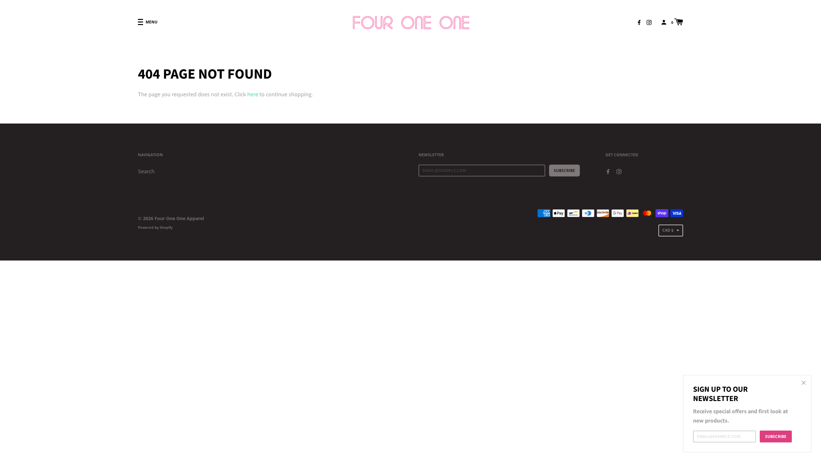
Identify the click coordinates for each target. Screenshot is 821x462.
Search (146, 171)
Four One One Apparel (179, 218)
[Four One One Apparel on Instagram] (649, 21)
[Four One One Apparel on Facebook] (639, 21)
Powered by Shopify (155, 227)
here (252, 94)
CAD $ (667, 230)
